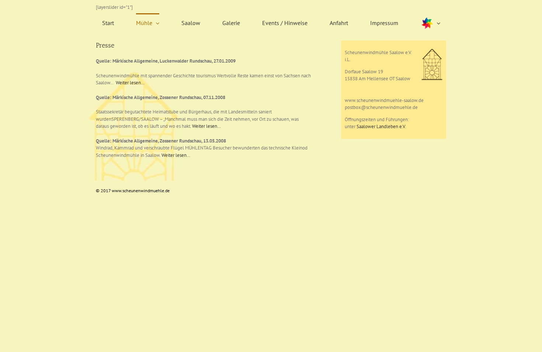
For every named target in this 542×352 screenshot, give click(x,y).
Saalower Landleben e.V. (381, 126)
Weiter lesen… (130, 83)
